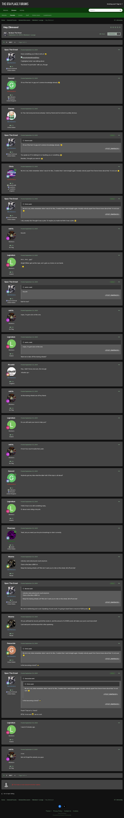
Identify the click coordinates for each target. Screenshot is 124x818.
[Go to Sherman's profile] (11, 535)
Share (103, 34)
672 (12, 125)
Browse (14, 10)
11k (12, 66)
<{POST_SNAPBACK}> (112, 148)
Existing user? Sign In (114, 4)
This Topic (113, 10)
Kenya (11, 575)
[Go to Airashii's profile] (11, 371)
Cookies (75, 811)
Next (10, 42)
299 (12, 245)
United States (11, 70)
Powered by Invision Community (62, 815)
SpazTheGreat (12, 68)
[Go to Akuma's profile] (11, 563)
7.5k (12, 545)
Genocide (11, 643)
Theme (48, 811)
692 (12, 660)
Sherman (11, 528)
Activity (22, 10)
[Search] (120, 10)
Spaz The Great (16, 33)
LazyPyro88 (12, 185)
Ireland (11, 274)
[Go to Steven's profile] (11, 115)
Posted (29, 50)
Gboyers (12, 99)
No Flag (11, 247)
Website (5, 10)
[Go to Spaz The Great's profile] (5, 34)
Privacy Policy (57, 811)
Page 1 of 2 (22, 42)
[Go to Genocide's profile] (11, 650)
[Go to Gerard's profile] (11, 85)
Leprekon (11, 255)
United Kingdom (11, 101)
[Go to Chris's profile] (11, 173)
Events (20, 15)
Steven (11, 109)
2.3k (12, 381)
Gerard (11, 78)
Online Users (36, 15)
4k (12, 95)
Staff (27, 15)
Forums (12, 15)
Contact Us (67, 811)
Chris (11, 166)
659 (12, 573)
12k (12, 183)
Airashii (11, 365)
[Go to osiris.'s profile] (11, 235)
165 (12, 272)
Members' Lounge (29, 35)
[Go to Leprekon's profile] (11, 262)
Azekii (12, 547)
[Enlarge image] (46, 54)
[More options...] (119, 50)
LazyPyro (12, 187)
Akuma (11, 557)
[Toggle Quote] (24, 140)
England (11, 191)
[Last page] (15, 42)
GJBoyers (12, 97)
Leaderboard (47, 15)
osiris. (11, 229)
